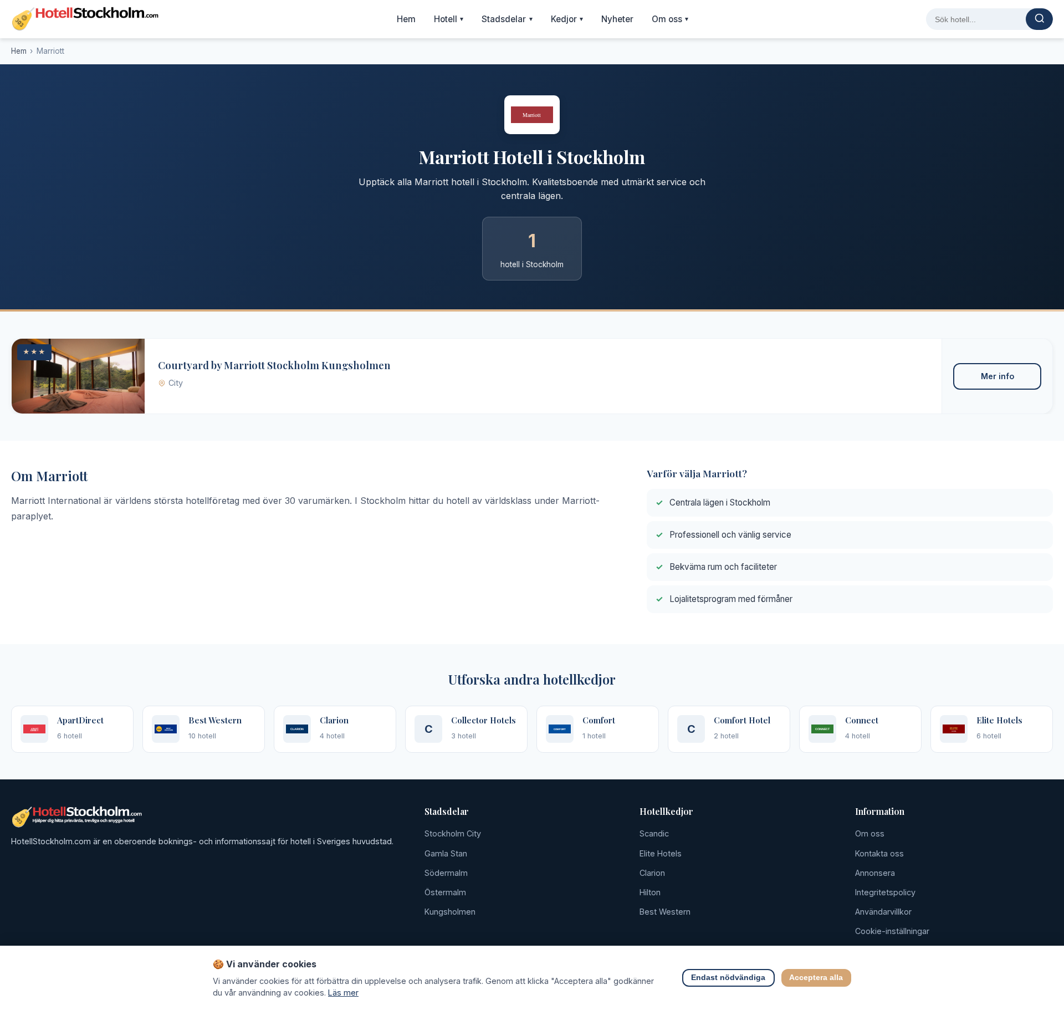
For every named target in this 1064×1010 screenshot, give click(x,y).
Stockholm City (452, 833)
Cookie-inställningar (892, 931)
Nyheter (617, 19)
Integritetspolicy (885, 892)
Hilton (650, 892)
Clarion (652, 873)
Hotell (449, 19)
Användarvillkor (883, 911)
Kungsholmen (449, 911)
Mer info (997, 376)
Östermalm (445, 892)
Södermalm (446, 873)
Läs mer (343, 992)
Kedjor (567, 19)
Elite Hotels (661, 853)
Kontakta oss (879, 853)
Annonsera (875, 873)
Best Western (665, 911)
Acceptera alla (816, 978)
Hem (406, 19)
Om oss (670, 19)
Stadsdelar (507, 19)
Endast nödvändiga (729, 978)
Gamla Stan (445, 853)
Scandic (654, 833)
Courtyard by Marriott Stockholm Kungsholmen (274, 365)
